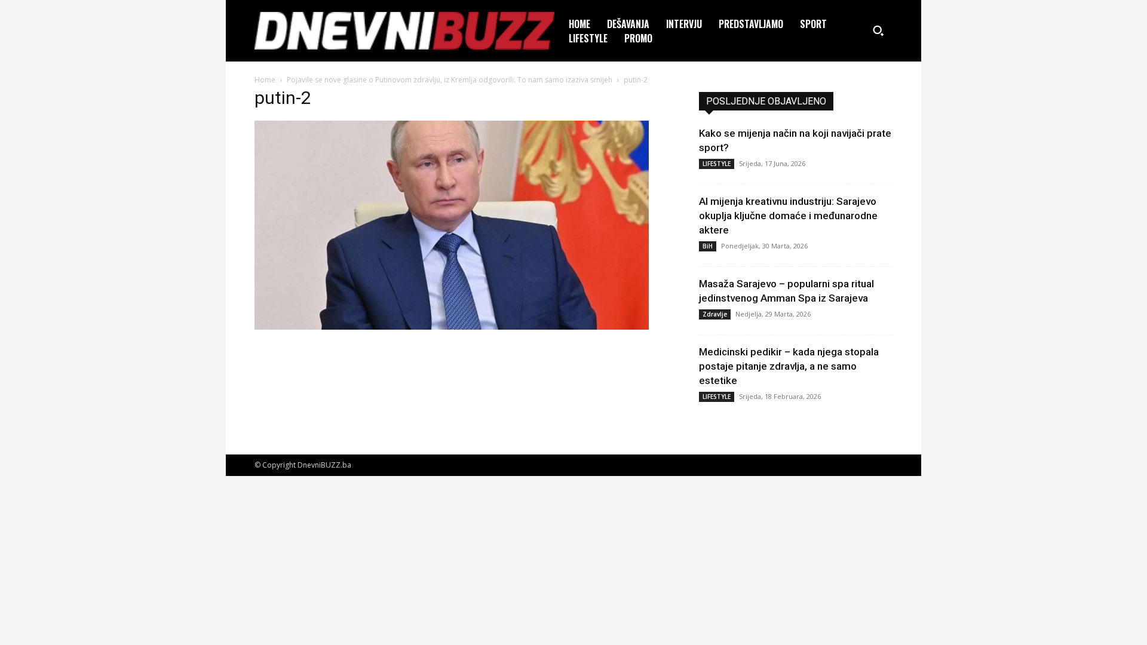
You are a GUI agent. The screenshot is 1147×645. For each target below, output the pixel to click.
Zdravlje (715, 314)
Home (264, 80)
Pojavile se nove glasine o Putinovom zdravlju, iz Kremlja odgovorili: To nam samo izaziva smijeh (449, 80)
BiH (708, 246)
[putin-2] (451, 326)
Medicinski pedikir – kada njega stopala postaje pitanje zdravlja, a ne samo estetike (789, 366)
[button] (878, 30)
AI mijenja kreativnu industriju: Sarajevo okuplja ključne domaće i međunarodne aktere (788, 215)
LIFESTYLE (717, 163)
